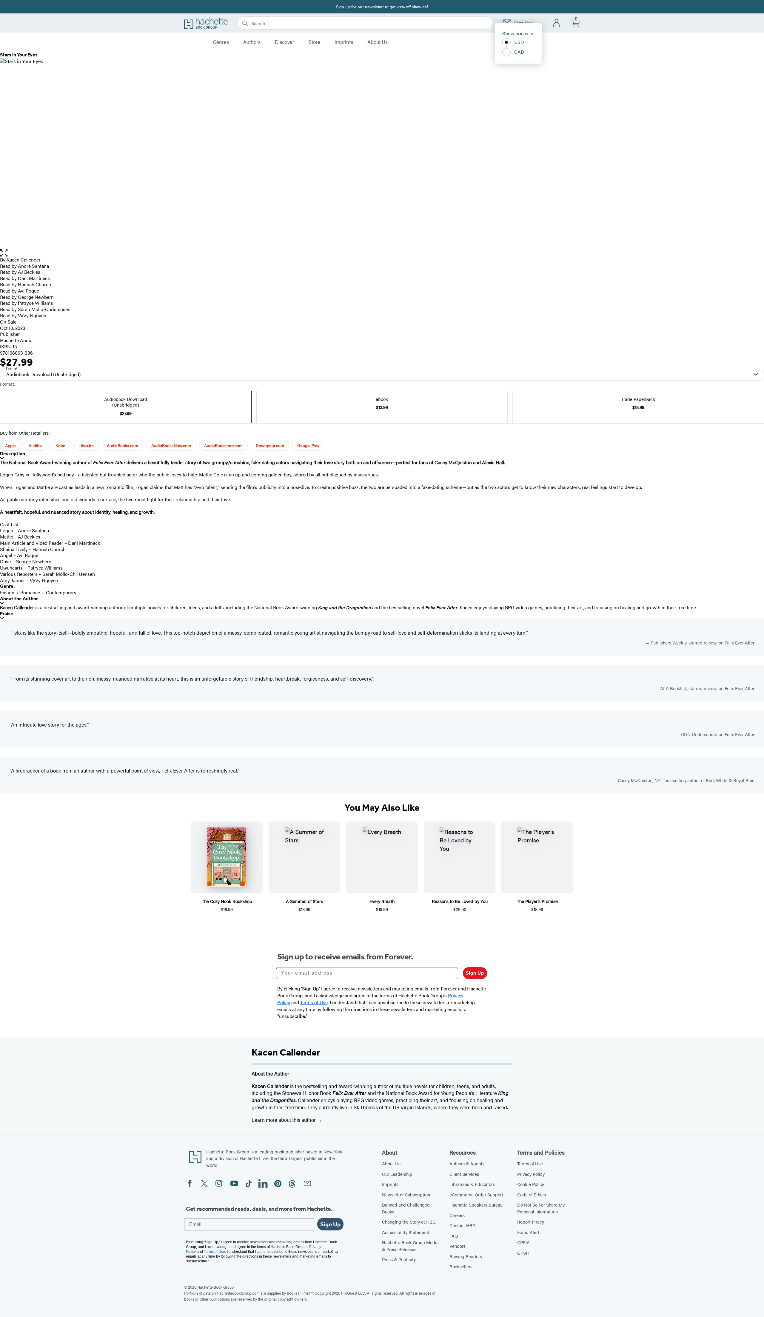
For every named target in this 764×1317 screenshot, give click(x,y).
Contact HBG (462, 1225)
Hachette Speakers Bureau (476, 1204)
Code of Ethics (531, 1194)
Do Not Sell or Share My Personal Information (541, 1208)
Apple (10, 445)
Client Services (464, 1174)
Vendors (457, 1246)
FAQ (453, 1236)
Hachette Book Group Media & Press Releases (410, 1245)
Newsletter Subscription (406, 1194)
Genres (221, 42)
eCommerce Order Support (476, 1194)
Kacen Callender (24, 259)
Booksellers (460, 1266)
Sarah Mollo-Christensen (44, 309)
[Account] (557, 23)
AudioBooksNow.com (171, 445)
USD (519, 42)
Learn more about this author (284, 1119)
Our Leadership (397, 1174)
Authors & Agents (466, 1163)
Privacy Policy (531, 1174)
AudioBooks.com (122, 445)
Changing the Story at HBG (409, 1221)
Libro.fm (86, 445)
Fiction (7, 592)
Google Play (308, 445)
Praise (6, 613)
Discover (284, 42)
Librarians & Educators (472, 1184)
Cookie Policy (530, 1184)
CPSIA (523, 1242)
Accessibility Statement (405, 1232)
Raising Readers (465, 1256)
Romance (30, 592)
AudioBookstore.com (223, 445)
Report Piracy (530, 1221)
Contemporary (61, 592)
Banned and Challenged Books (406, 1208)
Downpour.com (270, 445)
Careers (457, 1215)
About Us (377, 42)
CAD (519, 51)
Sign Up (475, 973)
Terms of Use (530, 1163)
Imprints (344, 42)
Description (12, 453)
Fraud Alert (528, 1232)
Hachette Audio (16, 340)
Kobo (60, 445)
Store (314, 42)
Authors (252, 42)
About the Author (19, 598)
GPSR (523, 1253)
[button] (382, 253)
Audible (35, 445)
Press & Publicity (399, 1259)
